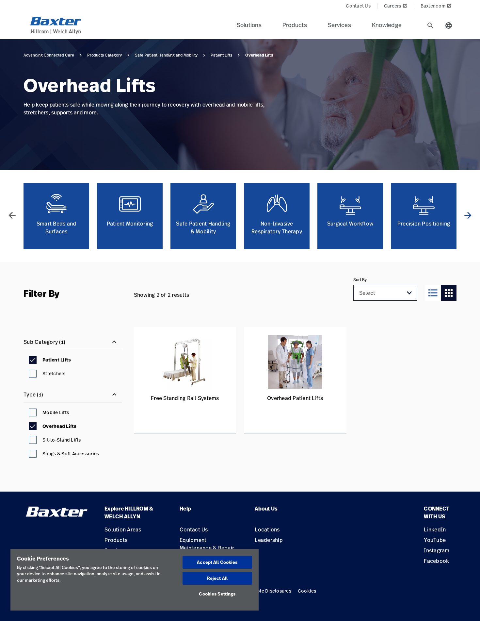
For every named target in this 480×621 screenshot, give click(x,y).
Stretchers (54, 373)
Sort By (360, 279)
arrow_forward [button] (468, 215)
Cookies (307, 591)
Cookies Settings (217, 594)
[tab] (430, 25)
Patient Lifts (221, 55)
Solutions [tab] (249, 25)
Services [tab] (339, 25)
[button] (409, 293)
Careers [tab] (395, 6)
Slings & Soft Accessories (70, 453)
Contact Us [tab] (358, 6)
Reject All (217, 578)
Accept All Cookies (217, 562)
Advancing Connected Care (49, 55)
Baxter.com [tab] (436, 6)
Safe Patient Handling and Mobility (166, 55)
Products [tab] (294, 25)
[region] (134, 580)
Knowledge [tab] (387, 25)
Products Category (104, 55)
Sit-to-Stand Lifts (61, 440)
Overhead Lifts (59, 426)
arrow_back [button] (12, 215)
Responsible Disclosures (263, 591)
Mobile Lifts (55, 412)
